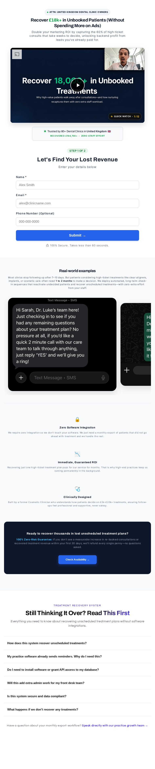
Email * (21, 195)
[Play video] (77, 85)
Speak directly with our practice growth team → (115, 725)
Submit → (77, 235)
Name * (21, 177)
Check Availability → (77, 559)
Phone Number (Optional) (35, 213)
